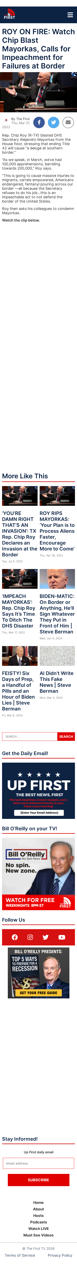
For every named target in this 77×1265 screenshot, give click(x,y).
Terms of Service (20, 1255)
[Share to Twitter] (53, 122)
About (38, 1209)
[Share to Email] (68, 122)
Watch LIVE (38, 1228)
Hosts (38, 1215)
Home (38, 1202)
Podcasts (38, 1222)
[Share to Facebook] (39, 122)
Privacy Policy (60, 1255)
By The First (20, 119)
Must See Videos (38, 1235)
